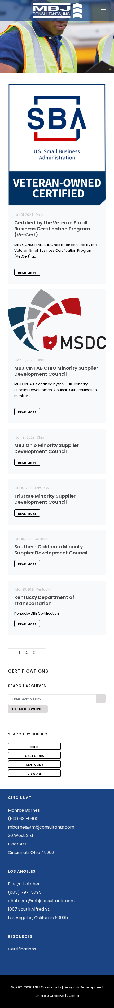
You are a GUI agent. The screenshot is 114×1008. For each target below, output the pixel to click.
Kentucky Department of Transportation (44, 600)
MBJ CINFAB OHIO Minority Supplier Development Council (56, 371)
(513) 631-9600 (23, 819)
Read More (27, 273)
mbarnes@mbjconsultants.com (41, 827)
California (34, 756)
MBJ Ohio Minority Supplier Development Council (46, 448)
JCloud (73, 995)
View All (35, 774)
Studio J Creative (49, 995)
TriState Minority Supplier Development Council (44, 499)
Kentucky (34, 765)
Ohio (34, 747)
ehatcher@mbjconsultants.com (41, 901)
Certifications (22, 949)
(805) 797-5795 (24, 892)
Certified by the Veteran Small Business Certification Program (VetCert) (52, 228)
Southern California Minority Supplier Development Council (50, 549)
